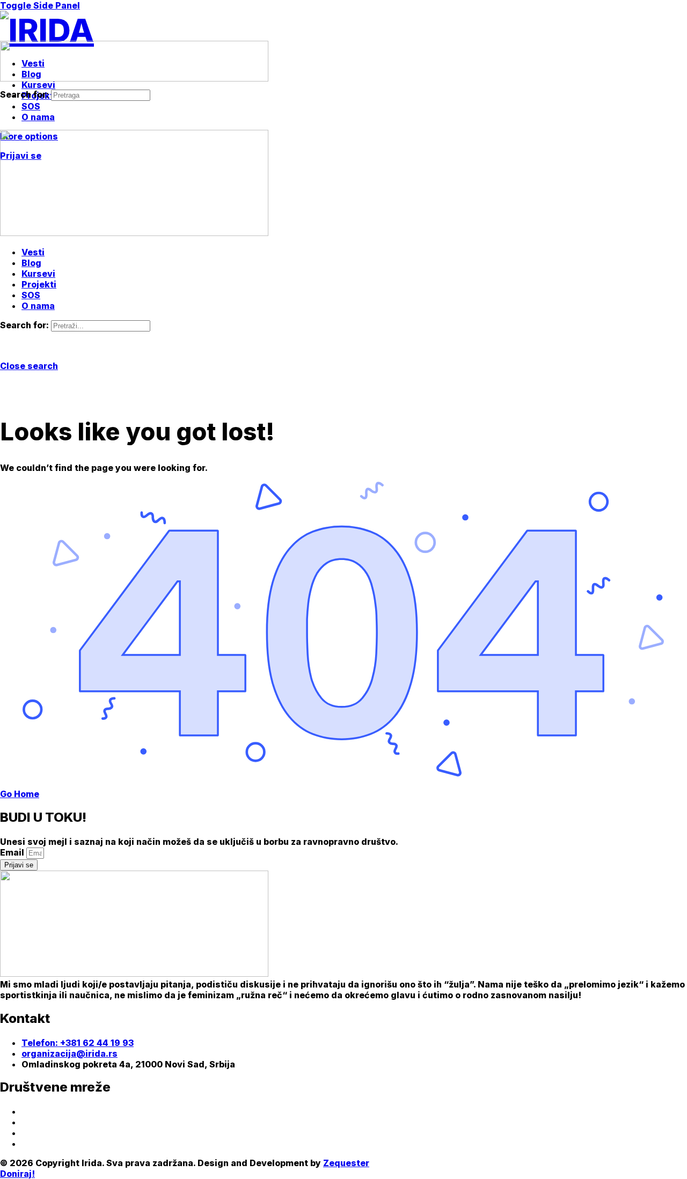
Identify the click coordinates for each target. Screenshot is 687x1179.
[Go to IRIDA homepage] (47, 30)
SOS (30, 295)
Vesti (33, 252)
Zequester (346, 1163)
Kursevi (38, 273)
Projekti (38, 284)
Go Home (19, 794)
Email (13, 852)
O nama (38, 305)
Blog (31, 262)
